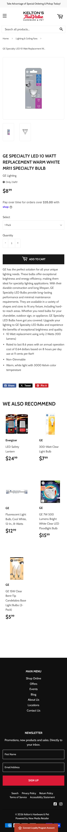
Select (6, 217)
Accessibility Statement (42, 797)
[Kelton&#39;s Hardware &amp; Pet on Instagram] (61, 804)
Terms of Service (18, 797)
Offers (33, 684)
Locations (33, 705)
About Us (33, 699)
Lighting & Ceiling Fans (26, 38)
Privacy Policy (29, 793)
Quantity (8, 235)
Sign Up (33, 780)
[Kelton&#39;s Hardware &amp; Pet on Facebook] (55, 804)
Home (6, 38)
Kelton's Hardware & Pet (36, 814)
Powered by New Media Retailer (32, 818)
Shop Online (33, 678)
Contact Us (33, 710)
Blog (33, 694)
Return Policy (46, 793)
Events (33, 689)
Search (15, 793)
